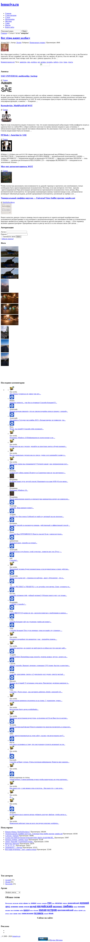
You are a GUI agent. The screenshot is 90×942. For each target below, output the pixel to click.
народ (26, 910)
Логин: (3, 232)
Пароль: (4, 234)
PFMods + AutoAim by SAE (14, 135)
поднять (50, 62)
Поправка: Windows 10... (19, 490)
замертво (23, 62)
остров (52, 909)
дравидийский (73, 903)
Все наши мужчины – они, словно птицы (20, 849)
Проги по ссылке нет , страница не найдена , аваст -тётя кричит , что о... (37, 578)
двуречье (58, 903)
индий (33, 906)
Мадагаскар (8, 903)
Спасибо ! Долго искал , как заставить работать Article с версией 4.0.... (36, 692)
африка (25, 903)
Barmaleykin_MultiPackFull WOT (16, 105)
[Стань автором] (12, 705)
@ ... (11, 753)
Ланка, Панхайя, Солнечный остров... (19, 842)
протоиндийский (65, 910)
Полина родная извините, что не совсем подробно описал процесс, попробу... (39, 411)
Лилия (18, 42)
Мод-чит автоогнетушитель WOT (17, 166)
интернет (57, 906)
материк (81, 907)
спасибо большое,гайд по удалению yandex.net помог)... (30, 622)
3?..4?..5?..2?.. (10, 845)
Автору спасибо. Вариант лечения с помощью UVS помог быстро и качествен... (40, 665)
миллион (7, 910)
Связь (7, 23)
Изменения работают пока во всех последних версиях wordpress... (34, 823)
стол (61, 62)
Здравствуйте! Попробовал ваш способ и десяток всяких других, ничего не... (38, 657)
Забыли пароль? (8, 239)
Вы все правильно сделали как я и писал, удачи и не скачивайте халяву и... (38, 455)
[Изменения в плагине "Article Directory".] (12, 688)
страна (15, 913)
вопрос (33, 903)
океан (43, 909)
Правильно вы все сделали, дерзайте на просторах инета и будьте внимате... (38, 446)
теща (65, 62)
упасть (70, 62)
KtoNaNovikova (9, 202)
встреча (39, 903)
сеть (84, 910)
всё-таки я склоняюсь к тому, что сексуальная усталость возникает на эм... (37, 744)
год (49, 902)
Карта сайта (9, 27)
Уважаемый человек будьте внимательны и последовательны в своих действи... (39, 569)
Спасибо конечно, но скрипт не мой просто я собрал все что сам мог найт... (38, 648)
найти (21, 910)
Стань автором (10, 15)
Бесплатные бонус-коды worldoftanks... (24, 709)
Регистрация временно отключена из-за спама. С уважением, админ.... (36, 701)
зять (28, 62)
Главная (8, 13)
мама (75, 906)
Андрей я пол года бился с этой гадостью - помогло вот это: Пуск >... (36, 552)
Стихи (7, 17)
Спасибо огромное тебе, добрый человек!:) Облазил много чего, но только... (38, 595)
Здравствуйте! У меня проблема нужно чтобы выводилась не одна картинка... (39, 779)
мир (12, 910)
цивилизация (27, 913)
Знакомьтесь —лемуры (13, 847)
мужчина (16, 910)
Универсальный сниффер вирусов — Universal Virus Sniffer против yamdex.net (38, 198)
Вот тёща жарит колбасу (15, 37)
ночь (31, 910)
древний (84, 902)
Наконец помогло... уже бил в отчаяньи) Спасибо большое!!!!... (33, 403)
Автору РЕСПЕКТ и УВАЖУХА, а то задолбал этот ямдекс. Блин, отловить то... (40, 587)
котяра (43, 62)
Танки (5, 80)
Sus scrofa (8, 884)
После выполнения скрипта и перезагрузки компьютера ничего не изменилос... (39, 499)
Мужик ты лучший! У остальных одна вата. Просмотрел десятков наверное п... (39, 683)
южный (46, 913)
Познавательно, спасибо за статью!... (23, 543)
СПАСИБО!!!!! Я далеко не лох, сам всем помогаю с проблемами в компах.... (39, 613)
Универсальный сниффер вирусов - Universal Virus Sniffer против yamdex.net (34, 834)
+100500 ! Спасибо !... (18, 604)
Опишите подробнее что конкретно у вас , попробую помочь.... (33, 639)
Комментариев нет (8, 62)
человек (38, 913)
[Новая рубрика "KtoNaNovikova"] (12, 697)
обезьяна (35, 910)
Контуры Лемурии (12, 843)
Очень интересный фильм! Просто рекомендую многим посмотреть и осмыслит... (40, 727)
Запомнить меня (9, 237)
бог (29, 903)
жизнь (21, 906)
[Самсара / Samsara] (12, 723)
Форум (7, 25)
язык (51, 913)
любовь (68, 906)
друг (7, 906)
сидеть (7, 913)
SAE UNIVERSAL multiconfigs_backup (19, 76)
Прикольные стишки (37, 42)
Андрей (8, 880)
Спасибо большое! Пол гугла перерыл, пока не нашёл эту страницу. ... (36, 630)
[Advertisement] (11, 862)
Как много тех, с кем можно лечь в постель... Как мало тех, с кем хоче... (36, 788)
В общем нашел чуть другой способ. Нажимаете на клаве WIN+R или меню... (39, 481)
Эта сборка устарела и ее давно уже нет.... (25, 394)
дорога (65, 903)
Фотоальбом (9, 19)
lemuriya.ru (10, 4)
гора (53, 903)
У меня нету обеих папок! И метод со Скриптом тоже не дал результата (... (38, 473)
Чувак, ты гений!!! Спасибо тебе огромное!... (27, 429)
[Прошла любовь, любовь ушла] (12, 740)
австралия (15, 903)
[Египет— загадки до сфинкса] (12, 539)
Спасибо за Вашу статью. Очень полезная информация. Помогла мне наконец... (39, 762)
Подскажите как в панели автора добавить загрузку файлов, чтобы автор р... (38, 814)
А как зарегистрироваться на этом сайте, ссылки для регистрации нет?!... (37, 736)
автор (21, 903)
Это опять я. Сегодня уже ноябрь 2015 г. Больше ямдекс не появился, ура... (38, 420)
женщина (14, 906)
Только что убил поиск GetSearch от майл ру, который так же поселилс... (37, 516)
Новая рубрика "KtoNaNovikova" (17, 832)
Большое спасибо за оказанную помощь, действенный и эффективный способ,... (40, 525)
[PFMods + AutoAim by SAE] (12, 390)
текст (19, 913)
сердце (80, 910)
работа (55, 62)
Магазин (8, 21)
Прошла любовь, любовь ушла (16, 840)
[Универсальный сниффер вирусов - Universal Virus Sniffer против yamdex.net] (12, 399)
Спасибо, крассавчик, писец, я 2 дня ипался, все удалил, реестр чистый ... (37, 674)
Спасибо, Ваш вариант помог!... (22, 508)
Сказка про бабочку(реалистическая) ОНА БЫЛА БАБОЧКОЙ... (29, 838)
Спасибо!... (14, 560)
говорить (44, 903)
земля (26, 907)
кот (39, 62)
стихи (11, 913)
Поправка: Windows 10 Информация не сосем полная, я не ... (32, 438)
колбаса (34, 62)
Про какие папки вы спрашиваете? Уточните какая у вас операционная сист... (39, 464)
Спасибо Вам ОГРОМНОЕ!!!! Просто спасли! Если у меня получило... (36, 534)
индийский (44, 906)
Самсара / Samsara (12, 836)
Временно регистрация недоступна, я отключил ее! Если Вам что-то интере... (39, 718)
